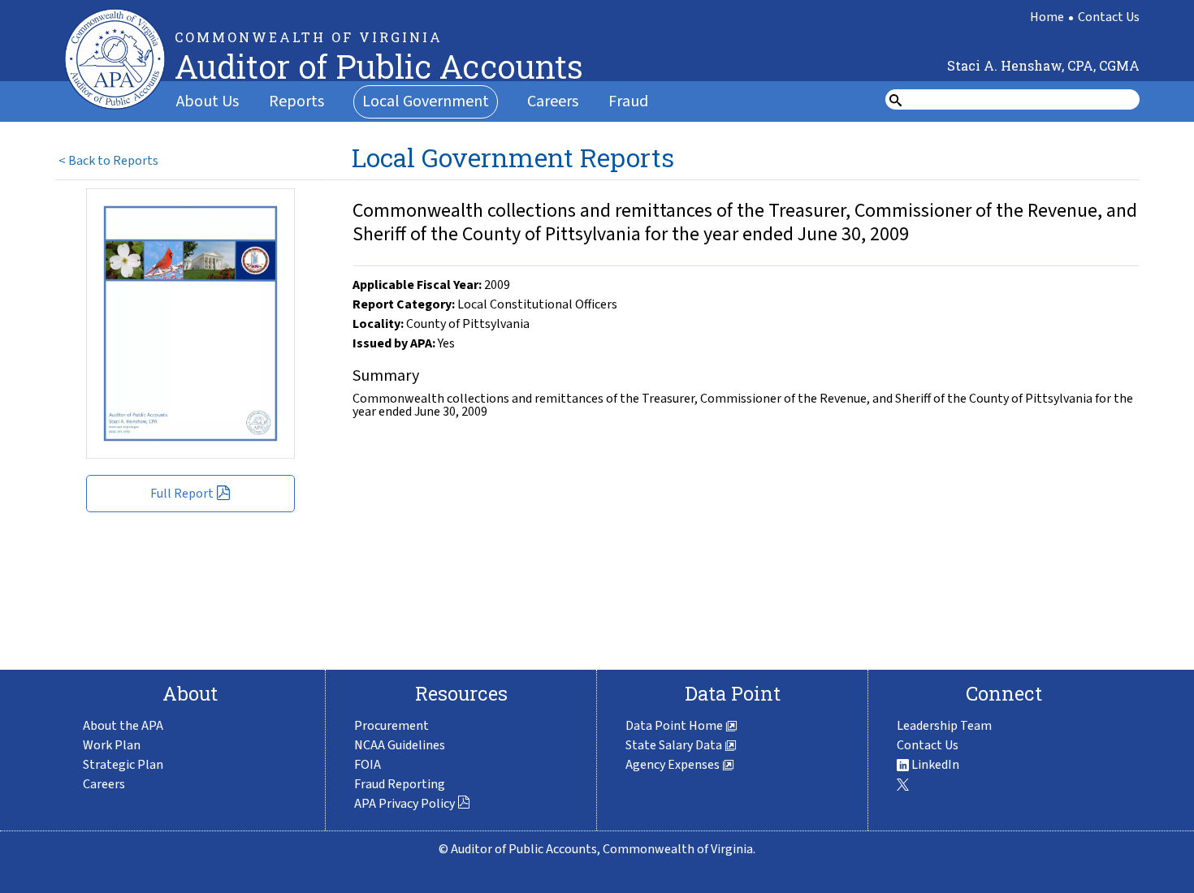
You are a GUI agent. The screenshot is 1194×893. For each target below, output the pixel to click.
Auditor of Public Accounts (379, 66)
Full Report (182, 494)
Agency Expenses (673, 765)
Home (1047, 17)
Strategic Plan (123, 765)
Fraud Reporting (399, 784)
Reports (296, 101)
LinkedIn (934, 765)
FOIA (367, 765)
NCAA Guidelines (399, 745)
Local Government (425, 101)
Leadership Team (944, 726)
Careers (552, 101)
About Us (207, 101)
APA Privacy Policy (404, 804)
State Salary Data (675, 745)
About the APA (123, 726)
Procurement (391, 726)
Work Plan (112, 745)
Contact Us (1109, 17)
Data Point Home (675, 726)
